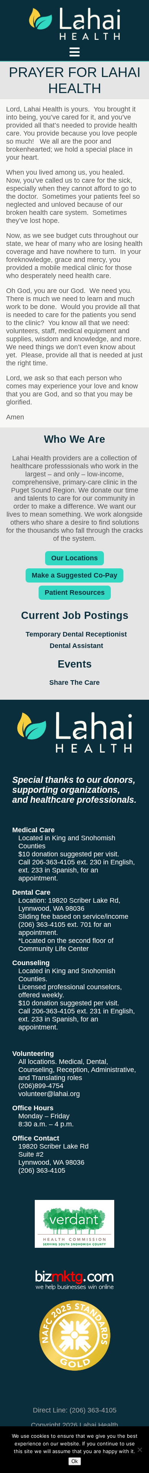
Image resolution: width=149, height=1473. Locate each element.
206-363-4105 (53, 862)
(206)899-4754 (40, 1086)
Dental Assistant (76, 646)
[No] (139, 1449)
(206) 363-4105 (41, 924)
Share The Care (74, 682)
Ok (74, 1461)
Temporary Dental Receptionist (76, 634)
